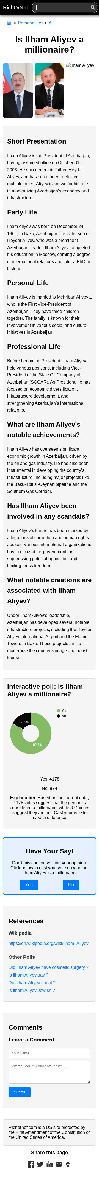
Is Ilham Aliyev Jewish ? (32, 990)
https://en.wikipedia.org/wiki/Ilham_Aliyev (49, 943)
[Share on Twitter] (40, 1165)
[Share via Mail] (59, 1165)
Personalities (30, 23)
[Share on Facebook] (31, 1165)
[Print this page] (68, 1165)
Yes (29, 885)
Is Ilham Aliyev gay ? (28, 975)
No (71, 885)
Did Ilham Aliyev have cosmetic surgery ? (49, 967)
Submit (19, 1092)
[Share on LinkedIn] (49, 1165)
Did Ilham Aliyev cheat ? (32, 982)
